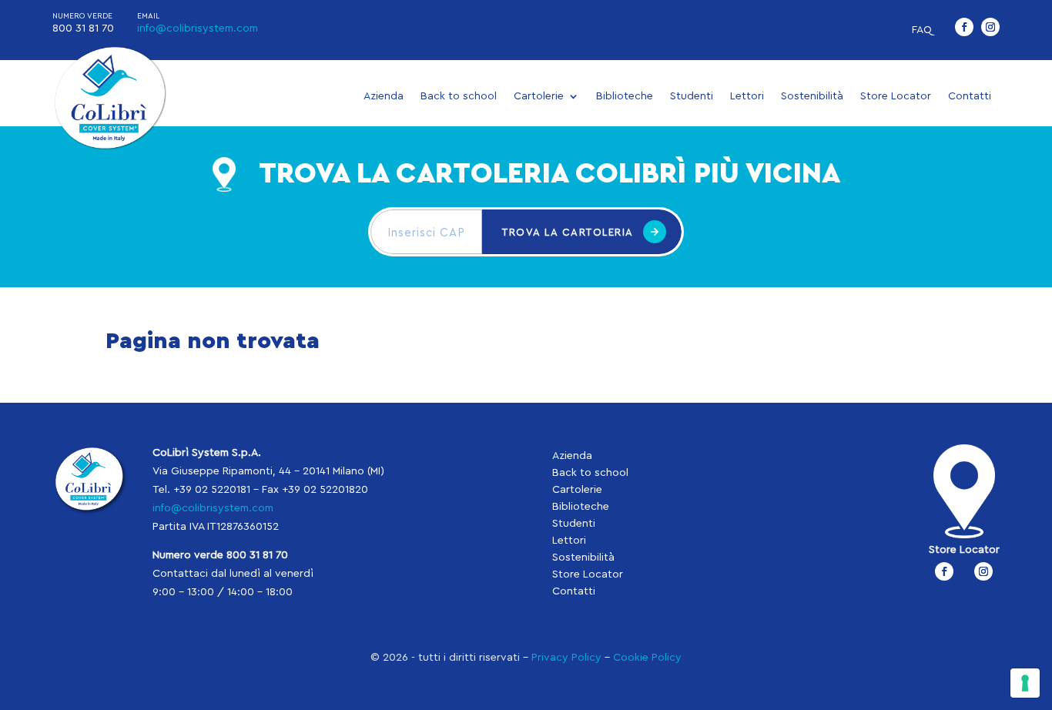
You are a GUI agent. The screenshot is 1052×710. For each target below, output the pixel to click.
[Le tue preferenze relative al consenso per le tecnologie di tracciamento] (1025, 683)
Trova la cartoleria (568, 232)
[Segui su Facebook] (964, 27)
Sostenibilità (812, 96)
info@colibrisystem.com (197, 28)
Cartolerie (539, 96)
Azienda (384, 96)
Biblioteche (624, 96)
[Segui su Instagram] (990, 27)
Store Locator (895, 96)
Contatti (969, 96)
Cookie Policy (647, 657)
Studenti (691, 96)
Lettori (747, 96)
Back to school (458, 96)
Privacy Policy (566, 657)
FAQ (922, 30)
